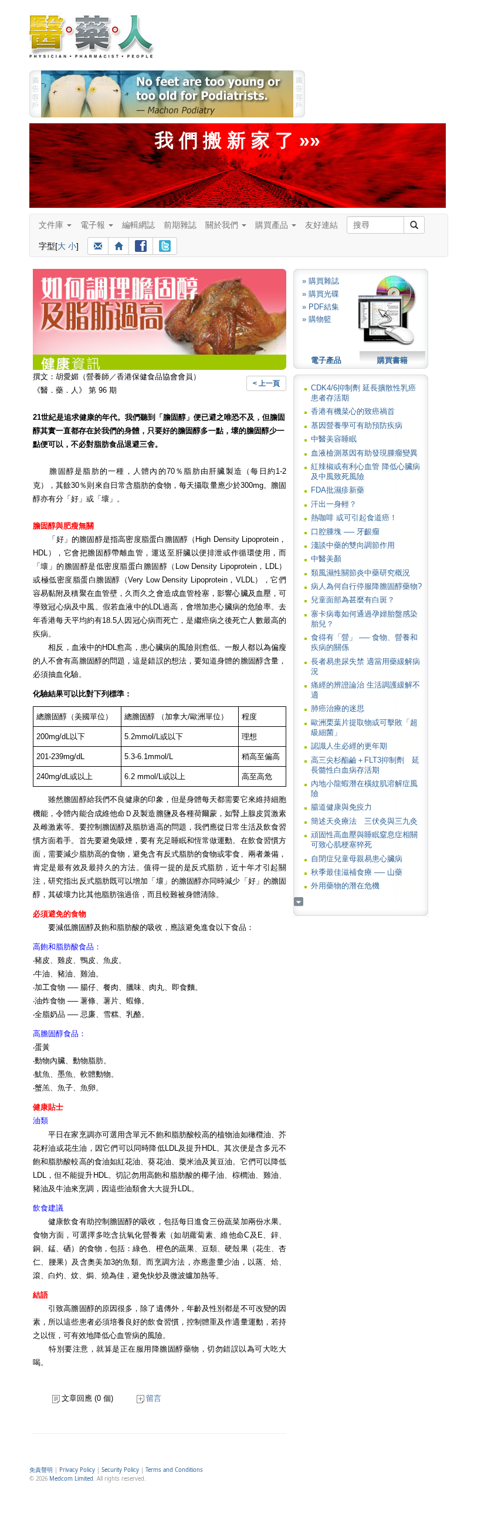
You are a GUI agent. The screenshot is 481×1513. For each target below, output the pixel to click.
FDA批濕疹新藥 (337, 490)
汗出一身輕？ (334, 504)
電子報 (93, 225)
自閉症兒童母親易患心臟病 (356, 858)
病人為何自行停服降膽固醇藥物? (366, 586)
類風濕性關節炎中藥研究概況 (360, 572)
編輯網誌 (138, 225)
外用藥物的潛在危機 (345, 885)
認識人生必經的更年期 (349, 746)
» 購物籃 (316, 319)
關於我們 (222, 225)
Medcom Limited (71, 1478)
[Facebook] (140, 246)
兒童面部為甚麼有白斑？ (353, 599)
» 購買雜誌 (320, 281)
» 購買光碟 (320, 293)
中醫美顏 (326, 558)
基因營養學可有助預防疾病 (356, 425)
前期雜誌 (180, 225)
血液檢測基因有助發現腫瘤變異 (364, 453)
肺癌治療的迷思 (337, 708)
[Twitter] (165, 246)
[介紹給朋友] (98, 246)
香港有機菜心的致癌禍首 (353, 411)
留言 (153, 1398)
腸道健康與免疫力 (341, 807)
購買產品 (272, 225)
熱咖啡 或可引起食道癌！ (354, 517)
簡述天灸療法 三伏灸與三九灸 (364, 821)
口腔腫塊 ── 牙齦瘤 (345, 531)
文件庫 (52, 225)
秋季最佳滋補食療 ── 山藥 (356, 872)
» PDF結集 (320, 306)
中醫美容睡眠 (334, 438)
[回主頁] (118, 246)
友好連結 (321, 225)
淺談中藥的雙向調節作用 (353, 545)
